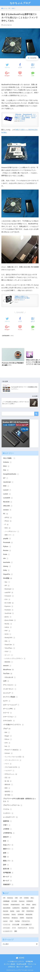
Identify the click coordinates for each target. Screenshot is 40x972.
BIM (7, 732)
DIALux (8, 739)
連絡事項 (8, 791)
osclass (7, 510)
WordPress (8, 669)
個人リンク (20, 966)
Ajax (7, 582)
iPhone (8, 521)
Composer (9, 596)
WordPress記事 (21, 964)
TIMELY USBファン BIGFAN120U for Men (22, 297)
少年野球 (7, 829)
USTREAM (20, 914)
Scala (6, 554)
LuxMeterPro (16, 908)
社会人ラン (8, 845)
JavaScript (8, 482)
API (7, 585)
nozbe (18, 911)
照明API (7, 837)
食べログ (7, 876)
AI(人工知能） (9, 458)
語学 (5, 864)
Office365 (7, 506)
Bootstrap (10, 898)
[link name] (15, 433)
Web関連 (7, 578)
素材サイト (8, 849)
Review (6, 550)
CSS (7, 599)
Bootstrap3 (9, 589)
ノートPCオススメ (11, 531)
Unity (6, 570)
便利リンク (28, 966)
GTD (7, 743)
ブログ (6, 728)
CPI (21, 898)
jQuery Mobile (10, 620)
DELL (32, 898)
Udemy (6, 566)
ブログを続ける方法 (12, 767)
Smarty (14, 914)
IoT (5, 478)
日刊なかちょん (11, 774)
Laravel (6, 490)
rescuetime (6, 914)
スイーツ (7, 712)
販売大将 (7, 868)
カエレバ (22, 121)
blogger (8, 736)
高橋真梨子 (8, 884)
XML (7, 641)
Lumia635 (7, 498)
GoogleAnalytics (15, 904)
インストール (6, 924)
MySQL (8, 624)
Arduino (7, 462)
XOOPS (22, 918)
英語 (6, 856)
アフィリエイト (9, 685)
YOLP (7, 651)
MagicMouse (25, 908)
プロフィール (32, 964)
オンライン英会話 (10, 697)
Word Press (6, 918)
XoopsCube (9, 644)
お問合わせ (11, 966)
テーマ (14, 928)
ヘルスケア (9, 770)
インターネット (9, 689)
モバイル (31, 928)
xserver (5, 921)
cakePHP (9, 592)
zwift (5, 681)
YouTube (7, 673)
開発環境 (8, 662)
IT (6, 524)
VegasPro (7, 574)
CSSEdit (26, 898)
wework (7, 665)
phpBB (6, 538)
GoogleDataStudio (10, 474)
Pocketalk (7, 542)
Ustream (8, 753)
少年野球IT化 (8, 833)
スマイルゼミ (8, 720)
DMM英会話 (6, 901)
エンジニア (8, 693)
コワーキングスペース (13, 760)
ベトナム (7, 809)
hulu (7, 746)
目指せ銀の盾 (10, 677)
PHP (7, 630)
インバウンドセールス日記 (14, 756)
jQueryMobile (6, 908)
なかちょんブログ (20, 2)
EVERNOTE (30, 901)
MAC (12, 335)
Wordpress (15, 918)
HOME (21, 958)
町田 (5, 841)
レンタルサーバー (10, 817)
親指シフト (8, 860)
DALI (6, 466)
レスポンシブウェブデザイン (15, 658)
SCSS (7, 634)
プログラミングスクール (12, 805)
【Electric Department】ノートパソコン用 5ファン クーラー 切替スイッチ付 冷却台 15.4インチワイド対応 (26, 117)
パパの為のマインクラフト (13, 724)
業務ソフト (9, 535)
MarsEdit (7, 502)
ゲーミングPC (9, 708)
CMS (16, 898)
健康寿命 (7, 821)
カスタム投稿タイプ (26, 924)
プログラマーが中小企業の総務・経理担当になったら (19, 800)
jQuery (8, 617)
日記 (7, 777)
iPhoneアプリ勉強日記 (13, 750)
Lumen (6, 494)
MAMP (32, 908)
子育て (6, 825)
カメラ (6, 701)
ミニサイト (8, 813)
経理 (5, 853)
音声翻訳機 (8, 872)
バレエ (8, 763)
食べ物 (8, 781)
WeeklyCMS (10, 637)
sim (5, 558)
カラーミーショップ (11, 705)
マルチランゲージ (22, 928)
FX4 (5, 470)
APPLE (8, 517)
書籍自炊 (8, 784)
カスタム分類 (15, 924)
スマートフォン (9, 716)
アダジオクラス (26, 921)
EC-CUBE (9, 603)
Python (6, 546)
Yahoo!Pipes (9, 648)
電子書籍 (8, 795)
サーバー (8, 655)
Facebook (9, 610)
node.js (8, 627)
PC (5, 513)
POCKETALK (30, 911)
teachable (7, 562)
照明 (7, 788)
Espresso (9, 606)
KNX (5, 486)
